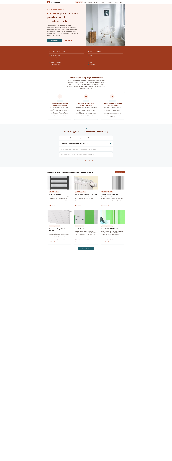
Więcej (116, 2)
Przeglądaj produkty (53, 40)
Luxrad (104, 226)
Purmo (83, 191)
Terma (57, 191)
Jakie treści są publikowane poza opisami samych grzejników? (77, 154)
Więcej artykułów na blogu (85, 160)
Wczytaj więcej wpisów (85, 248)
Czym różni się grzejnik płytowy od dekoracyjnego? (74, 143)
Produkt (52, 191)
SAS (83, 226)
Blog (85, 2)
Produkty (90, 2)
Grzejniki (102, 2)
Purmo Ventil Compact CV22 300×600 (86, 194)
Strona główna (79, 2)
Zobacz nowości (119, 172)
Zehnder (110, 191)
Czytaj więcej (52, 205)
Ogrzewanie (109, 2)
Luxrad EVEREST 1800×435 (109, 229)
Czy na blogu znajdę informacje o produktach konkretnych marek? (79, 149)
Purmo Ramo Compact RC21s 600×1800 (57, 230)
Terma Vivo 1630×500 (55, 194)
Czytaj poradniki (68, 40)
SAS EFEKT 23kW (80, 229)
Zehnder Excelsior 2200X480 (109, 194)
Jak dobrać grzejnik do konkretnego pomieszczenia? (75, 138)
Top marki (96, 2)
